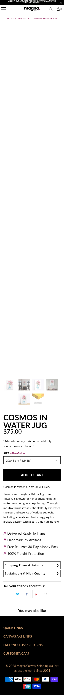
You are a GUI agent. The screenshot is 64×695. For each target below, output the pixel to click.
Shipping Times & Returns (24, 565)
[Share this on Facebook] (27, 594)
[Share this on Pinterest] (36, 594)
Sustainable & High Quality (25, 573)
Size (14, 453)
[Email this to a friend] (45, 594)
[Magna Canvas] (32, 9)
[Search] (50, 9)
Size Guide (18, 453)
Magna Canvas (26, 666)
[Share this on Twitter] (17, 594)
